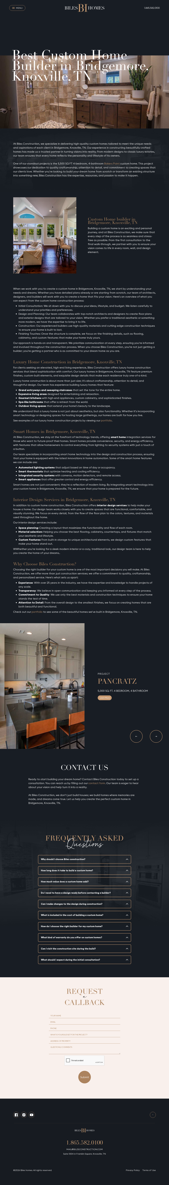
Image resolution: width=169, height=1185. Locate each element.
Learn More (105, 698)
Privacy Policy (133, 1170)
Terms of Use (149, 1170)
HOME (15, 42)
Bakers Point (112, 163)
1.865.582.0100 (152, 7)
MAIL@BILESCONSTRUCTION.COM (84, 1149)
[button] (136, 736)
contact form (96, 783)
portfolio (106, 420)
